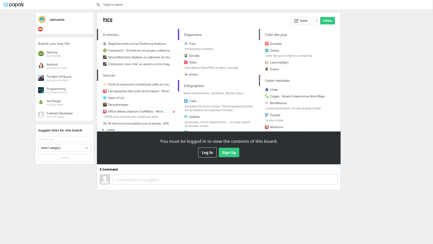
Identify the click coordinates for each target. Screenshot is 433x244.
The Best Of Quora (59, 78)
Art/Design (55, 102)
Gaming (54, 53)
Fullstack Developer (60, 114)
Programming (57, 90)
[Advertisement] (370, 80)
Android (57, 66)
